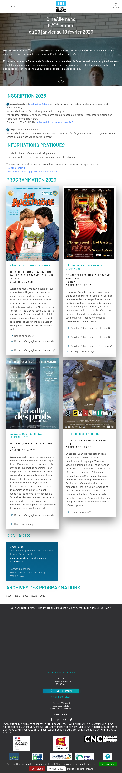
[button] (9, 6)
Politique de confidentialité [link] (80, 768)
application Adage (39, 103)
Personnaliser (56, 768)
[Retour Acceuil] (61, 6)
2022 (34, 595)
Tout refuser (37, 768)
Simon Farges (17, 546)
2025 (8, 595)
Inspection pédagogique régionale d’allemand (33, 171)
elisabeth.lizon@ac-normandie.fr (55, 122)
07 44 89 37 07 (17, 561)
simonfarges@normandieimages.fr (29, 557)
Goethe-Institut (16, 167)
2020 (42, 595)
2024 (17, 595)
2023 (25, 595)
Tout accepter (107, 764)
